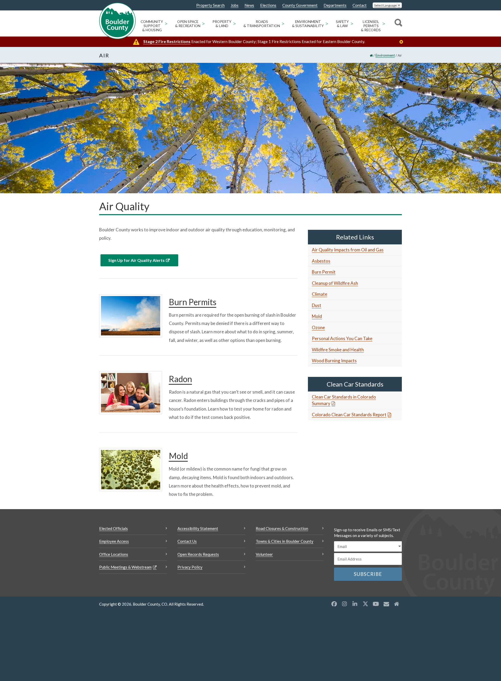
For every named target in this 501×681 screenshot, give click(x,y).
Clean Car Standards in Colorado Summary (344, 400)
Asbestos (321, 261)
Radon (180, 379)
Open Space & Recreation (187, 24)
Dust (316, 305)
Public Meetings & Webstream (125, 567)
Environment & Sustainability (308, 24)
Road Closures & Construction (282, 528)
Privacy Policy (189, 567)
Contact (360, 5)
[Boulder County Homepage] (117, 21)
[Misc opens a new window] (386, 604)
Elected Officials (113, 528)
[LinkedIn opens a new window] (355, 604)
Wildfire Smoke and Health (338, 349)
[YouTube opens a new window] (376, 604)
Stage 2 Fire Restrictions (166, 41)
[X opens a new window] (365, 604)
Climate (319, 294)
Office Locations (113, 554)
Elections (268, 5)
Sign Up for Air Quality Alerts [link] (136, 260)
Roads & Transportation (261, 24)
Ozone (318, 327)
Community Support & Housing (152, 26)
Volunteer (264, 554)
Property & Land (221, 24)
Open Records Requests (198, 554)
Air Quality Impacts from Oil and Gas (348, 249)
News (249, 5)
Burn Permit (324, 272)
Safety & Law (342, 24)
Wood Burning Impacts (334, 360)
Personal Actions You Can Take (342, 338)
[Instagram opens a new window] (344, 604)
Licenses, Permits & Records (371, 26)
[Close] (402, 42)
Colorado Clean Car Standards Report (349, 414)
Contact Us (187, 541)
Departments (335, 5)
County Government (300, 5)
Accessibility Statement (197, 528)
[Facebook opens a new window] (334, 604)
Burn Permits (192, 302)
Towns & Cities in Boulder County (284, 541)
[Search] (397, 23)
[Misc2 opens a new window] (396, 604)
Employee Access (114, 541)
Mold (178, 456)
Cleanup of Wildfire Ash (335, 283)
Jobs (234, 5)
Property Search (210, 5)
